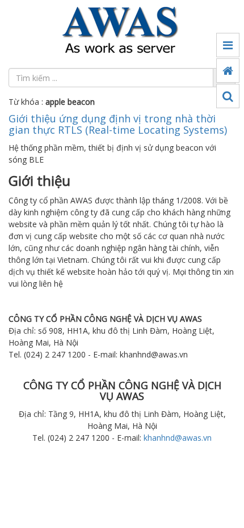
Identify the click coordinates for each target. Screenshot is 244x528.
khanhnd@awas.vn (178, 437)
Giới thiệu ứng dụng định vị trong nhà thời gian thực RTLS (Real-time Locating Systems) (118, 124)
